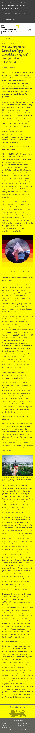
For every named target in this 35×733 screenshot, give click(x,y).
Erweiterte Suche (7, 730)
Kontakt (4, 723)
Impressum (21, 725)
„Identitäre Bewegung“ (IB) (20, 201)
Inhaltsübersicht (22, 730)
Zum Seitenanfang (17, 720)
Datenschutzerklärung (11, 8)
